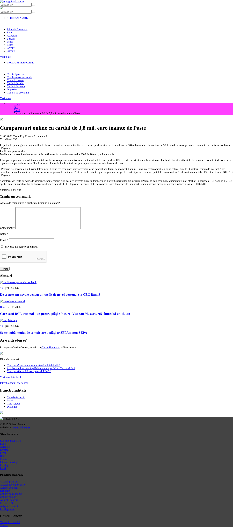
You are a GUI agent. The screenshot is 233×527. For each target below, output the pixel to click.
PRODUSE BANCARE (20, 62)
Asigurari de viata (9, 506)
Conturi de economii (18, 92)
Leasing (11, 38)
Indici (10, 400)
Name (4, 233)
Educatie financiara (17, 29)
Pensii (10, 41)
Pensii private (7, 509)
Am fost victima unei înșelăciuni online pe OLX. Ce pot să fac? (41, 368)
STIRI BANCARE (17, 17)
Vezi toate (5, 56)
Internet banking (9, 462)
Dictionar (12, 406)
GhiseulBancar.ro (50, 347)
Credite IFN (6, 503)
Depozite (12, 89)
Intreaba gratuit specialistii (14, 382)
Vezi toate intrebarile (11, 377)
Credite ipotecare (16, 74)
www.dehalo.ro (21, 427)
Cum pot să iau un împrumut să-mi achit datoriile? (33, 365)
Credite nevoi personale (19, 77)
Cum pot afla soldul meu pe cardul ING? (29, 371)
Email (4, 240)
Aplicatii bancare (9, 500)
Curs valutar (13, 403)
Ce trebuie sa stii (16, 397)
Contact (4, 525)
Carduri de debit (15, 83)
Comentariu (7, 227)
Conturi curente (15, 80)
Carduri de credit (16, 86)
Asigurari (12, 35)
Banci (10, 32)
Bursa (10, 44)
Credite (11, 47)
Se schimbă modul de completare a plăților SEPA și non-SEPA (43, 332)
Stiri (2, 288)
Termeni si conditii (10, 522)
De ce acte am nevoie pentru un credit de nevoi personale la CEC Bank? (50, 294)
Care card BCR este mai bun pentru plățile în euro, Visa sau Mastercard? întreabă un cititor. (65, 313)
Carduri (11, 50)
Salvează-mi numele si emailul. (20, 246)
